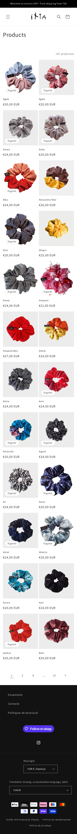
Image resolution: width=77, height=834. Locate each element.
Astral (42, 501)
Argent (42, 451)
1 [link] (12, 675)
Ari (4, 501)
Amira (6, 401)
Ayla (41, 602)
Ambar (42, 350)
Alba (5, 199)
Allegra (42, 250)
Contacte (14, 703)
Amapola (43, 300)
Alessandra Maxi (47, 199)
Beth (41, 652)
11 (54, 675)
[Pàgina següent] (65, 675)
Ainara (6, 149)
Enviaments (15, 695)
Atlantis (43, 552)
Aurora (6, 602)
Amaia (6, 300)
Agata (6, 99)
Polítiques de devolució (23, 713)
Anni (41, 401)
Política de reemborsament (57, 819)
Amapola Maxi (10, 350)
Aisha (42, 149)
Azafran (7, 652)
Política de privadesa (40, 825)
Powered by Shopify (29, 819)
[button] (8, 16)
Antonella (8, 451)
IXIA (16, 819)
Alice (5, 250)
